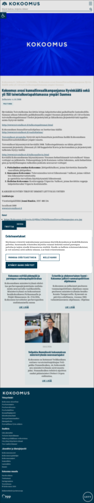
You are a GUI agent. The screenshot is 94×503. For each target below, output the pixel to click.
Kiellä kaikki (50, 257)
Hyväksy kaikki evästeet (21, 265)
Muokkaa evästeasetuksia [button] (22, 257)
